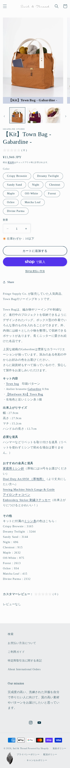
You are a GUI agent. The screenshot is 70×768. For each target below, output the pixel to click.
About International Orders (24, 669)
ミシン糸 (30, 521)
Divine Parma (15, 211)
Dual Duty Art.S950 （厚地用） (24, 479)
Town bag (12, 383)
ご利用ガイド (16, 651)
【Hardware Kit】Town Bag (24, 394)
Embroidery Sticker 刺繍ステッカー (27, 500)
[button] (5, 6)
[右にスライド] (65, 116)
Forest (52, 193)
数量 (5, 219)
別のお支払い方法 (35, 271)
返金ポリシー (59, 748)
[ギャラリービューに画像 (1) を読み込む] (17, 115)
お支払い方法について (22, 643)
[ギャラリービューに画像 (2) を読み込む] (35, 115)
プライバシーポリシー (28, 754)
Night (35, 184)
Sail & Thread (20, 748)
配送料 (11, 162)
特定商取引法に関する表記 (25, 660)
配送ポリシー (50, 754)
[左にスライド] (4, 116)
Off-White (31, 193)
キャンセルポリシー (37, 760)
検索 (10, 634)
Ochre (11, 202)
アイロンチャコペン (16, 494)
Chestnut (54, 184)
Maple (11, 193)
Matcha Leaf (33, 202)
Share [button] (10, 282)
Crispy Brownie (17, 176)
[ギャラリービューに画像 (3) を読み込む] (52, 115)
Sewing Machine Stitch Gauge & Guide (29, 489)
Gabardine (34, 389)
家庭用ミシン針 (13, 468)
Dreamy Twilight (48, 176)
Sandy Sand (14, 184)
